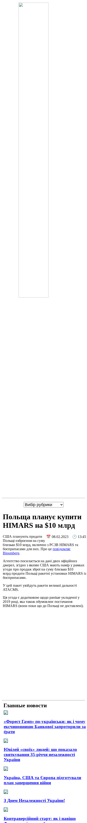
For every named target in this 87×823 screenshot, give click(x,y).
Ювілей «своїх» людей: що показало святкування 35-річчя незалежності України (40, 754)
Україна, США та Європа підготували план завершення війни (42, 780)
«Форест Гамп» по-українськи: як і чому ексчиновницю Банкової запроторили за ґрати (45, 726)
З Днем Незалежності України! (34, 800)
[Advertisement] (43, 655)
